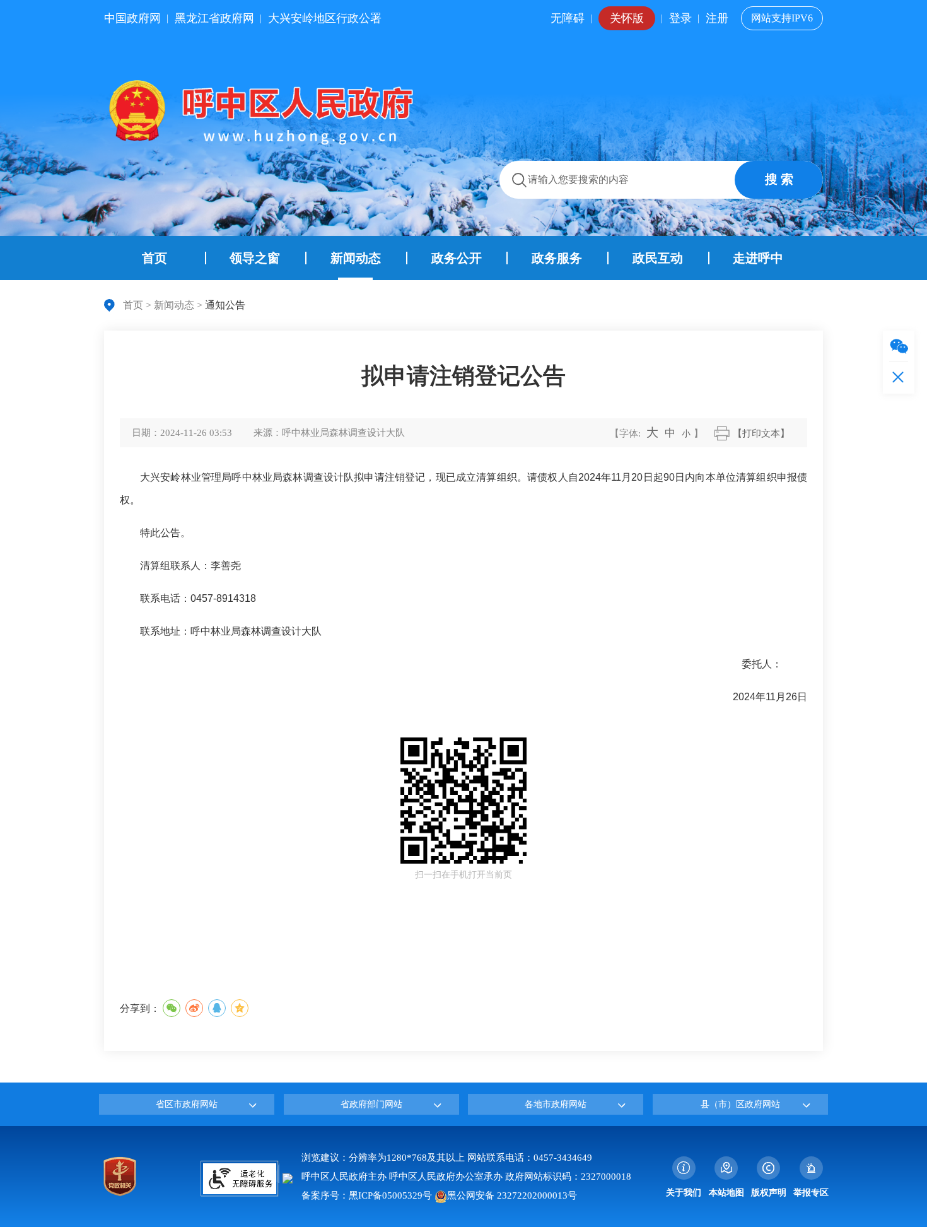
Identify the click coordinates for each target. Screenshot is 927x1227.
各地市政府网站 (555, 1104)
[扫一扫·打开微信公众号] (898, 346)
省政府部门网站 (371, 1104)
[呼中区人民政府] (258, 112)
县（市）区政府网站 (740, 1104)
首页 (133, 305)
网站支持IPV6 (782, 18)
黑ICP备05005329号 (390, 1195)
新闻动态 (174, 305)
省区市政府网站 (187, 1104)
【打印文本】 (761, 433)
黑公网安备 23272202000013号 (512, 1195)
